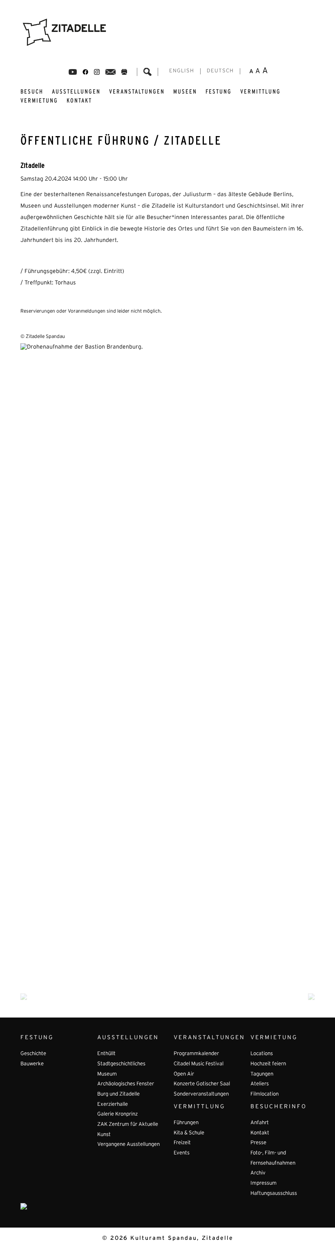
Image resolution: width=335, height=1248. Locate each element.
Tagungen (261, 1074)
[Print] (124, 72)
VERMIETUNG (39, 100)
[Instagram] (97, 72)
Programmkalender (196, 1053)
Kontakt (79, 100)
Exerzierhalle (112, 1104)
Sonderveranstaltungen (201, 1094)
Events (182, 1153)
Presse (258, 1143)
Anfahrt (259, 1123)
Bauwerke (32, 1064)
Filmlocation (264, 1094)
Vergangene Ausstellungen (128, 1144)
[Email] (110, 72)
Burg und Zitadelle (118, 1094)
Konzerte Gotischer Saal (202, 1084)
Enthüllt (106, 1053)
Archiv (258, 1173)
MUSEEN (185, 91)
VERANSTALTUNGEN (137, 91)
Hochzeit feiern (268, 1064)
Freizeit (182, 1143)
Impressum (263, 1183)
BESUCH (31, 91)
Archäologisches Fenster (125, 1084)
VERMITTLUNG (260, 91)
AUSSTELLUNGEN (76, 91)
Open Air (184, 1074)
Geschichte (33, 1053)
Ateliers (259, 1084)
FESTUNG (218, 91)
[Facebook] (73, 72)
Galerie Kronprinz (117, 1114)
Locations (261, 1053)
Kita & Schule (189, 1133)
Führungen (186, 1123)
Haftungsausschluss (273, 1193)
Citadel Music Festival (198, 1064)
